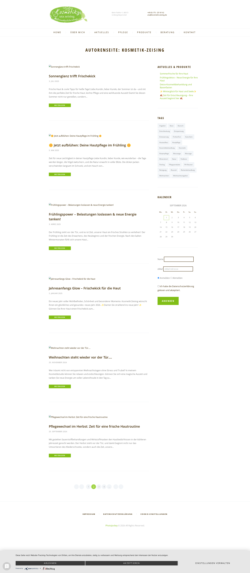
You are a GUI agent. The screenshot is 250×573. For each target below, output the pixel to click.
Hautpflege (176, 142)
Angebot (162, 126)
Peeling (162, 164)
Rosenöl (174, 170)
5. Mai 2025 (54, 150)
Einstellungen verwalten (212, 563)
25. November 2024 (58, 362)
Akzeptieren (131, 563)
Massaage (177, 153)
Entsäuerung (164, 137)
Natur (174, 159)
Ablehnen (50, 563)
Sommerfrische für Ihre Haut (174, 73)
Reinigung (163, 170)
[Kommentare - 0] (64, 81)
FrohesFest (177, 137)
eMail (160, 269)
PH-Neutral (188, 164)
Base (171, 126)
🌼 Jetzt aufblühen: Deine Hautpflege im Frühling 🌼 (90, 145)
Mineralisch (163, 159)
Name (160, 259)
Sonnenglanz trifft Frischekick (72, 76)
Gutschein (188, 137)
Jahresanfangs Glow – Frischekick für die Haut (85, 288)
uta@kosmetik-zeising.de (157, 15)
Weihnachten (164, 176)
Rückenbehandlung (188, 170)
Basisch (180, 126)
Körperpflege (164, 153)
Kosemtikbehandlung (167, 148)
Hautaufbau (163, 142)
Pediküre (184, 159)
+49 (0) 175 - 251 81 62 (155, 12)
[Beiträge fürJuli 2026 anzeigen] (160, 206)
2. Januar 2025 (55, 293)
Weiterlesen (59, 105)
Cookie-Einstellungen (154, 514)
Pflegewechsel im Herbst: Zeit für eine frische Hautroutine (94, 426)
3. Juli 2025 (54, 81)
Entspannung (179, 131)
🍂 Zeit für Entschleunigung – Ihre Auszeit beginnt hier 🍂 (176, 97)
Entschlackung (164, 131)
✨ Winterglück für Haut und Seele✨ (178, 91)
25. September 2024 (58, 431)
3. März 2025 (55, 224)
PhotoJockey (111, 525)
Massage (188, 153)
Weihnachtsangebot (180, 176)
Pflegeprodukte (174, 164)
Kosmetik (182, 148)
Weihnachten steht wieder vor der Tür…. (80, 357)
